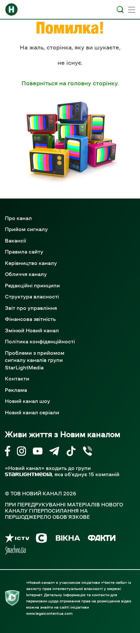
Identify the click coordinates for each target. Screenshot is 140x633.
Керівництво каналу (31, 263)
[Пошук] (120, 9)
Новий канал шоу (27, 401)
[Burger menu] (131, 10)
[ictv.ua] (17, 539)
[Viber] (87, 452)
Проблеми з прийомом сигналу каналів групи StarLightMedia (34, 360)
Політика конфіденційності (40, 341)
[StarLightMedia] (28, 474)
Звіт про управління (31, 307)
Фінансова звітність (30, 319)
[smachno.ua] (15, 551)
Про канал (18, 218)
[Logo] (11, 9)
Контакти (17, 378)
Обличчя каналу (26, 274)
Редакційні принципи (32, 285)
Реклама (16, 389)
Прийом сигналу (26, 229)
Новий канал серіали (32, 412)
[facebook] (7, 452)
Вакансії (15, 240)
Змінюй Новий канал (32, 330)
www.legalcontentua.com (49, 613)
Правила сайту (24, 251)
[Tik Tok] (71, 452)
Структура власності (32, 296)
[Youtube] (38, 452)
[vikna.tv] (67, 539)
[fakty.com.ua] (102, 539)
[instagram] (21, 452)
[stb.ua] (41, 539)
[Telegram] (54, 452)
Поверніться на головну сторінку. (70, 83)
